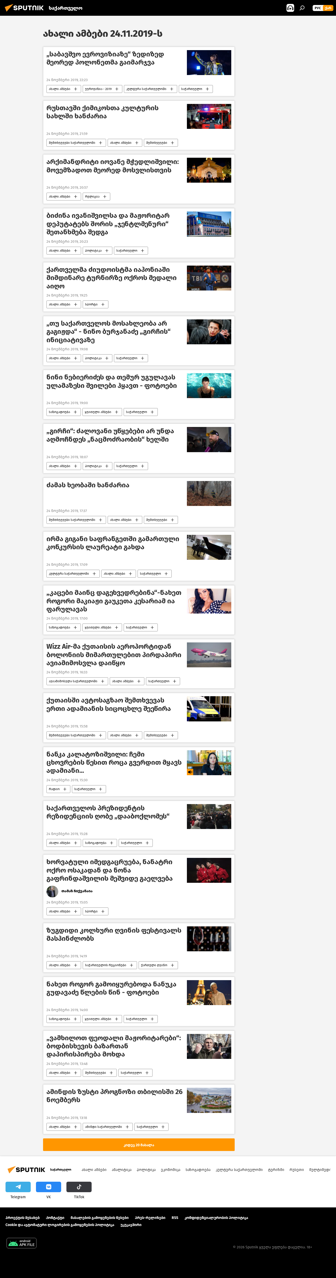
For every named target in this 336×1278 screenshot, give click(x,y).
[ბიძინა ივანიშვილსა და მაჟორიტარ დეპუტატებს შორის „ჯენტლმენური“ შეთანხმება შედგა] (209, 224)
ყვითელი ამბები (98, 412)
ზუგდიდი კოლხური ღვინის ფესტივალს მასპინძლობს (113, 934)
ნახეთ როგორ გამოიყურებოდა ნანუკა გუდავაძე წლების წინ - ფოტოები (111, 988)
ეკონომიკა (170, 1170)
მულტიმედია (321, 1170)
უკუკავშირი (130, 1225)
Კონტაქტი (55, 1218)
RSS (175, 1218)
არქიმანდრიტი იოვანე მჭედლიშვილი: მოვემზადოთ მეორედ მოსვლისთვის (112, 166)
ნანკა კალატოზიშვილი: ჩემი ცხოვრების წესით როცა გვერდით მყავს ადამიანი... (114, 762)
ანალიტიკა (122, 1170)
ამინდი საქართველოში (103, 1127)
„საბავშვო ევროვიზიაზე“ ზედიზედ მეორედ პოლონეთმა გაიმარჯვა (105, 58)
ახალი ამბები (59, 89)
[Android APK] (21, 1244)
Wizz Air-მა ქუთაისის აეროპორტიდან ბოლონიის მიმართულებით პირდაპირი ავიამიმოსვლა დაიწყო (113, 654)
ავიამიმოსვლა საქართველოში (73, 681)
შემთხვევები (156, 143)
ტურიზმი (276, 1170)
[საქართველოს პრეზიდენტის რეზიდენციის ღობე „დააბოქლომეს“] (209, 816)
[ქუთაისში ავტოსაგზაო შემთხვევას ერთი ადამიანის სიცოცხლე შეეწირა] (209, 708)
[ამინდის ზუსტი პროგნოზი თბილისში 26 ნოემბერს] (209, 1100)
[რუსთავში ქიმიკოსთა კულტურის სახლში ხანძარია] (209, 116)
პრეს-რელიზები (150, 1218)
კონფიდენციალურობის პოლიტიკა (216, 1218)
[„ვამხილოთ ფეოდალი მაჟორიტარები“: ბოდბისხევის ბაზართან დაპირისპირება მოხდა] (209, 1046)
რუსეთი (297, 1170)
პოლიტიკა (93, 250)
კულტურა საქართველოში (146, 89)
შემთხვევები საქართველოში (72, 143)
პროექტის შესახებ (23, 1218)
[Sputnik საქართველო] (26, 12)
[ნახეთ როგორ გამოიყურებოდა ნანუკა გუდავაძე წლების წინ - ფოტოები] (209, 992)
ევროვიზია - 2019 (98, 89)
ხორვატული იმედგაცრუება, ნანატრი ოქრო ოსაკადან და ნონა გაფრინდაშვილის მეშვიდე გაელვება (109, 870)
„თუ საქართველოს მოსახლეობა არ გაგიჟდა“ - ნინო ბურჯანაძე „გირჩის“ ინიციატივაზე (108, 331)
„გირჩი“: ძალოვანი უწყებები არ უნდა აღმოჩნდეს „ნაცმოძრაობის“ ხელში (110, 435)
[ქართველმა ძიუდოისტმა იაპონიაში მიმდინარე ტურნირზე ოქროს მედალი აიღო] (209, 278)
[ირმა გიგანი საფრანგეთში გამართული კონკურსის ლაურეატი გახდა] (209, 547)
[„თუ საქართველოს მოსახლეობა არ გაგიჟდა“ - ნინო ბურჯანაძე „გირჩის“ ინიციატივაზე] (209, 331)
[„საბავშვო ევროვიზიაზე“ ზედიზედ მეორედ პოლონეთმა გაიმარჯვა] (209, 62)
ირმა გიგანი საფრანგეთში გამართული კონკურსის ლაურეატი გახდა (112, 543)
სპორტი (91, 304)
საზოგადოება (59, 412)
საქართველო (191, 89)
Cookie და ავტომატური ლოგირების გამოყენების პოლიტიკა (60, 1225)
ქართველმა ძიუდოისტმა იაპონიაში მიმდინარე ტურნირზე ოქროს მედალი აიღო (111, 278)
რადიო (54, 789)
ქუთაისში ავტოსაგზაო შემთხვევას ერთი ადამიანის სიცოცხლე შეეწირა (108, 704)
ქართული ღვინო (154, 965)
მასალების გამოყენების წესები (100, 1218)
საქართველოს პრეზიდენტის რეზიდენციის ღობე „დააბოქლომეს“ (108, 812)
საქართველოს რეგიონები (105, 965)
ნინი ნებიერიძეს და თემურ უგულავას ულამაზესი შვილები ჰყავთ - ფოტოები (111, 381)
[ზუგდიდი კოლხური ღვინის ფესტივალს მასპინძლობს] (209, 938)
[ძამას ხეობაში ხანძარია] (209, 493)
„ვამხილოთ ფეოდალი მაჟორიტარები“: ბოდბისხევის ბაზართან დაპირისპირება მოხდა (113, 1046)
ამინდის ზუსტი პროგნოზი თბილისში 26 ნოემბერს (114, 1096)
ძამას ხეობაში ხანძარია (87, 485)
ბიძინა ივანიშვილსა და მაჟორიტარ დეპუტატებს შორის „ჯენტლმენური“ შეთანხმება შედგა (108, 224)
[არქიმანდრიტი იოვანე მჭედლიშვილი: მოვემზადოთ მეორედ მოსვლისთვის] (209, 170)
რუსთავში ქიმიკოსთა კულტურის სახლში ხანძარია (102, 112)
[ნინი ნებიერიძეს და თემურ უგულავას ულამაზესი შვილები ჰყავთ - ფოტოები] (209, 385)
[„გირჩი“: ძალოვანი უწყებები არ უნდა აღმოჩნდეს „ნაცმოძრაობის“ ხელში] (209, 439)
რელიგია (92, 196)
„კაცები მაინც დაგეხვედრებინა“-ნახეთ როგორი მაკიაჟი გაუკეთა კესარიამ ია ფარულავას (113, 601)
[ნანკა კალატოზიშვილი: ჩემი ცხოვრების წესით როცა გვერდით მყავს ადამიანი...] (209, 762)
